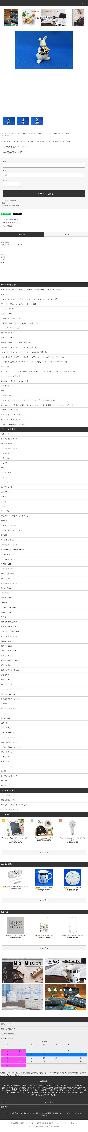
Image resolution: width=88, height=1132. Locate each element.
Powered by (32, 1127)
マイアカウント (5, 1102)
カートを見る (49, 1102)
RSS (42, 1115)
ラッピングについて (8, 795)
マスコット (66, 133)
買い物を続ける (7, 226)
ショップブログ (77, 1113)
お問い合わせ (5, 1107)
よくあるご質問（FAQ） (10, 810)
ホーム (4, 133)
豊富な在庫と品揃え (8, 800)
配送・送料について (29, 1113)
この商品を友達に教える (10, 219)
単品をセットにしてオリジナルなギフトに (16, 805)
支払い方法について (17, 1113)
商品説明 (22, 234)
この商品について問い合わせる (12, 223)
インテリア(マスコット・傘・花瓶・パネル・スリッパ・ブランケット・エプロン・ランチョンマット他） (34, 133)
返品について (6, 203)
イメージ (66, 234)
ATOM (45, 1115)
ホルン (9, 135)
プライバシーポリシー (66, 1113)
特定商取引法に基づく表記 (10, 205)
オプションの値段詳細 (9, 200)
